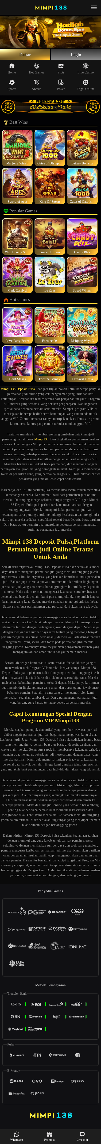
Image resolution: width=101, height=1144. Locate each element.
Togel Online (85, 89)
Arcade (36, 89)
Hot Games (36, 72)
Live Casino (86, 72)
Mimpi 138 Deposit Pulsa (17, 389)
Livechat (82, 1139)
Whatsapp (16, 1139)
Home (12, 72)
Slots (61, 72)
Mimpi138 (41, 439)
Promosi (49, 1139)
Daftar (25, 54)
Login (76, 54)
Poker (61, 89)
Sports (12, 89)
